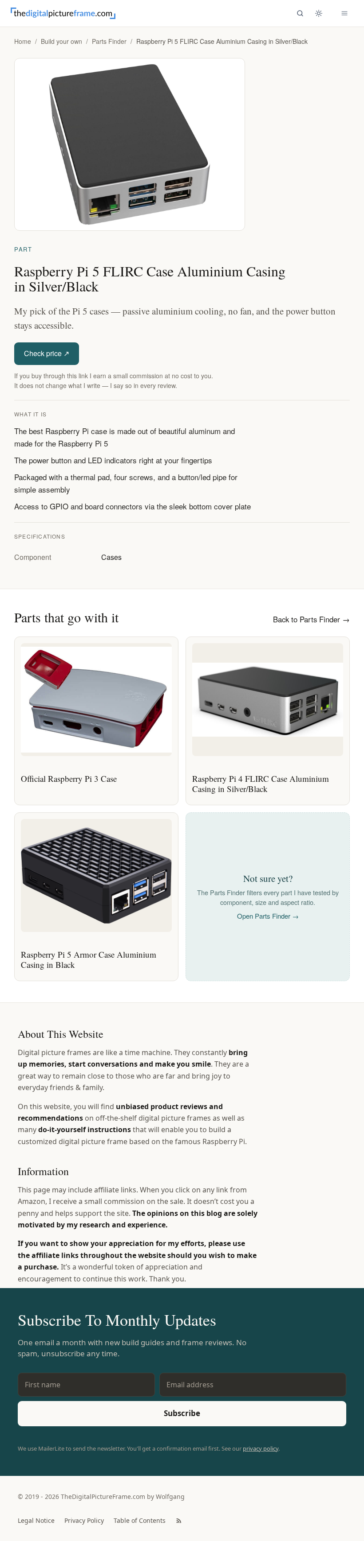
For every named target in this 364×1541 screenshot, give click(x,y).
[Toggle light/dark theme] (319, 13)
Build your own (61, 41)
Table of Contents (140, 1520)
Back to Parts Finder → (311, 619)
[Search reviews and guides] (300, 13)
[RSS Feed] (178, 1520)
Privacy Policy (84, 1520)
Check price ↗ (46, 353)
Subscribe (182, 1413)
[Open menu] (344, 13)
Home (22, 41)
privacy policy (260, 1448)
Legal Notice (36, 1520)
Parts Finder (109, 41)
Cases (111, 557)
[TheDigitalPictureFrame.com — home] (63, 13)
